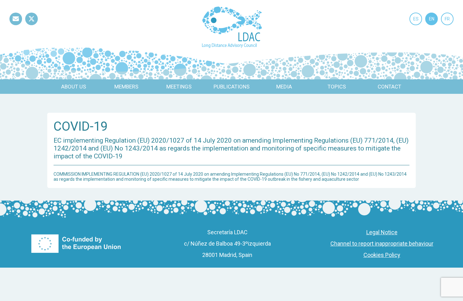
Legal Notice (381, 232)
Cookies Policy (381, 255)
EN (431, 18)
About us (73, 86)
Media (284, 86)
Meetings (178, 86)
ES (416, 18)
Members (126, 86)
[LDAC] (231, 26)
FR (447, 18)
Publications (231, 86)
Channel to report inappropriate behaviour (381, 243)
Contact (389, 86)
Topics (337, 86)
